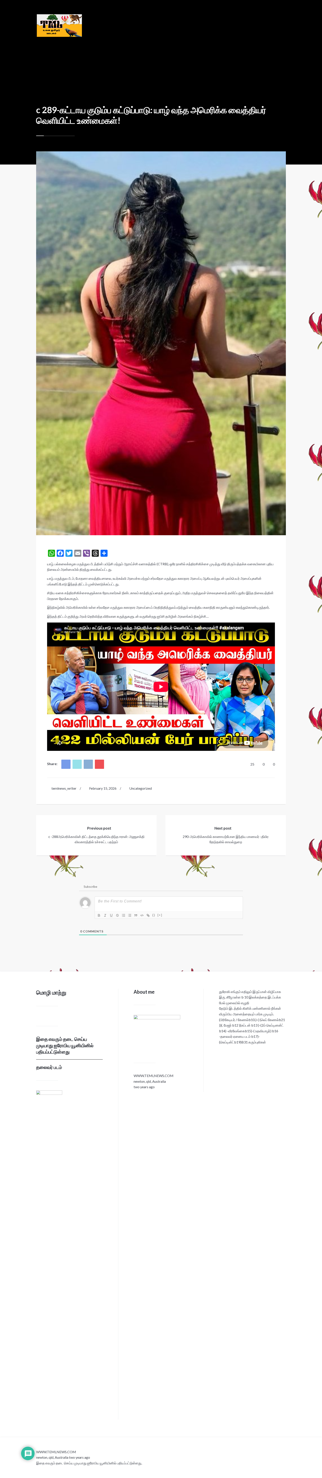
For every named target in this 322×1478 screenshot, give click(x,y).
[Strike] (117, 915)
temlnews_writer (63, 788)
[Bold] (99, 915)
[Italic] (105, 915)
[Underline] (111, 915)
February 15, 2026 (103, 788)
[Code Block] (142, 915)
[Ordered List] (123, 915)
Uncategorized (140, 788)
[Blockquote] (136, 915)
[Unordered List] (130, 915)
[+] (159, 915)
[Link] (148, 915)
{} (153, 915)
